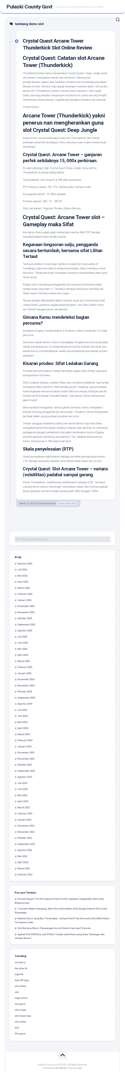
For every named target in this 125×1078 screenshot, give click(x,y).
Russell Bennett (47, 503)
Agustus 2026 (25, 563)
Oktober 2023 (25, 764)
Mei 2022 (22, 856)
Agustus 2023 (25, 777)
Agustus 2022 (25, 850)
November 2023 (26, 758)
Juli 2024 (22, 710)
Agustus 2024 (25, 703)
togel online (21, 998)
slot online (20, 986)
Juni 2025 (23, 642)
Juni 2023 (23, 789)
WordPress (61, 1068)
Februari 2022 (25, 874)
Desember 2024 (26, 679)
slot (17, 992)
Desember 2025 (26, 606)
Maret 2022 (24, 868)
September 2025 (26, 624)
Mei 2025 (22, 649)
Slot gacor (20, 1033)
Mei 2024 (22, 722)
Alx (80, 1068)
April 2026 (23, 581)
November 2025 (26, 612)
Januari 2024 (24, 746)
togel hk (19, 974)
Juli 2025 (22, 636)
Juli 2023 (22, 783)
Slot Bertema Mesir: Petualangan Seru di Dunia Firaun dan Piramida (54, 928)
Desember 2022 (26, 825)
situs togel (20, 1010)
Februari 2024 (25, 740)
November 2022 (26, 832)
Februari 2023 (25, 813)
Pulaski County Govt (29, 7)
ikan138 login (22, 980)
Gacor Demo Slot (67, 503)
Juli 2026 (22, 569)
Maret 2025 (24, 661)
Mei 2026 (22, 575)
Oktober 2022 (25, 838)
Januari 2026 (24, 600)
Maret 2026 (24, 588)
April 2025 (23, 655)
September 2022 (26, 844)
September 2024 (26, 697)
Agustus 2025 (25, 630)
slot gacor (20, 962)
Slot (17, 1027)
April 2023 (23, 801)
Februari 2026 (25, 594)
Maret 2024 (24, 734)
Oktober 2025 (25, 618)
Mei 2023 (22, 795)
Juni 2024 (23, 716)
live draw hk (21, 968)
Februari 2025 (25, 667)
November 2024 (26, 685)
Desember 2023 (26, 752)
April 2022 (23, 862)
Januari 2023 (24, 819)
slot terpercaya (23, 1016)
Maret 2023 (24, 807)
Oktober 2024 (25, 691)
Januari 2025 (24, 673)
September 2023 (26, 771)
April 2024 (23, 728)
